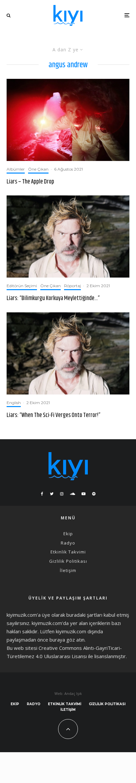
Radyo (68, 543)
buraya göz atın (67, 639)
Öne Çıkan (38, 169)
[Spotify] (94, 494)
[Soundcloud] (72, 494)
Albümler (16, 169)
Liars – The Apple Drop (30, 182)
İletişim (68, 570)
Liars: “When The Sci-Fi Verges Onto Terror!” (53, 415)
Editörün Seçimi (22, 285)
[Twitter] (52, 494)
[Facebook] (42, 494)
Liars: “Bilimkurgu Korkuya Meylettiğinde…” (53, 298)
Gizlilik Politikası (68, 561)
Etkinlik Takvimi (68, 552)
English (14, 402)
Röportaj (72, 285)
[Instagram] (62, 494)
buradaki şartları (84, 614)
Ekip (68, 534)
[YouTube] (83, 494)
